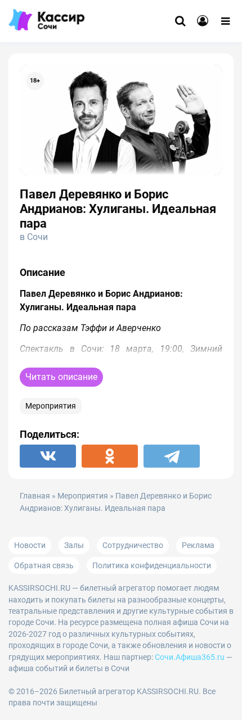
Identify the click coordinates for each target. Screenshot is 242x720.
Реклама (198, 545)
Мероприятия (50, 406)
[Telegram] (172, 456)
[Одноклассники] (110, 456)
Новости (30, 545)
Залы (74, 545)
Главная (35, 496)
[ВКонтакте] (48, 456)
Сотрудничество (132, 545)
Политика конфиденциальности (151, 565)
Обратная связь (44, 565)
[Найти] (180, 21)
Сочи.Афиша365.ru (190, 657)
